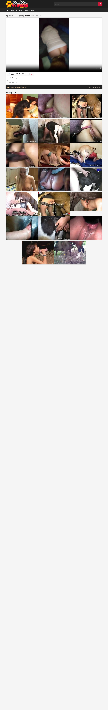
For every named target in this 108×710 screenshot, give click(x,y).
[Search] (100, 4)
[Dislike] (31, 74)
